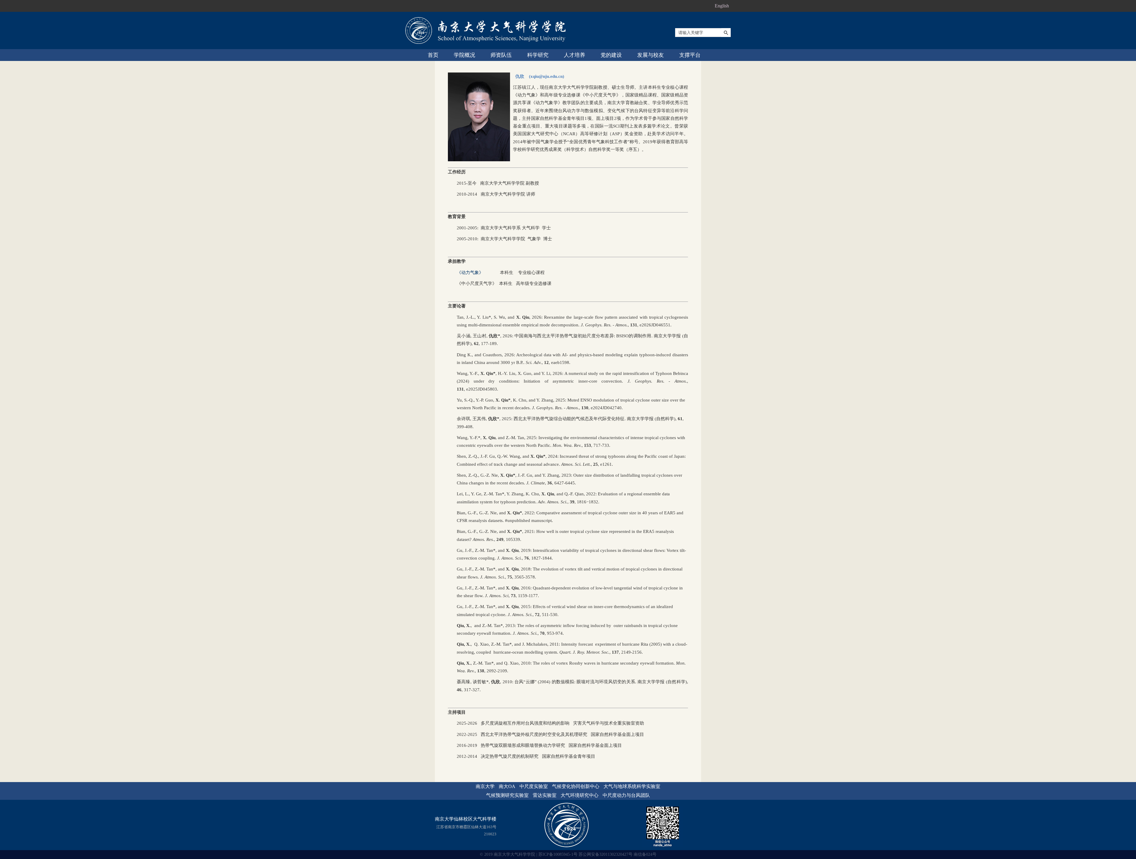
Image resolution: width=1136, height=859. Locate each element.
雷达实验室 (544, 795)
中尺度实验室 (533, 786)
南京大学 (485, 786)
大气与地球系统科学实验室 (632, 786)
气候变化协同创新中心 (575, 786)
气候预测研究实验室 (507, 795)
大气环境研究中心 (579, 795)
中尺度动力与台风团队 (626, 795)
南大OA (507, 786)
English (722, 5)
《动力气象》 (470, 272)
